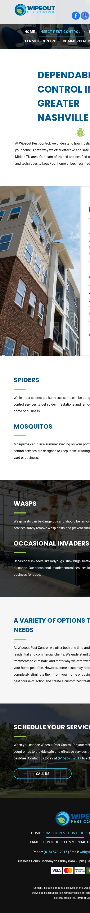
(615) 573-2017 (69, 758)
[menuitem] (29, 31)
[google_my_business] (85, 16)
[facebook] (76, 16)
